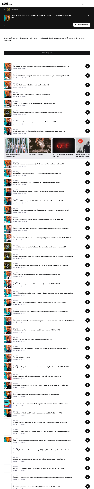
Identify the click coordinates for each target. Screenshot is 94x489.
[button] (83, 3)
